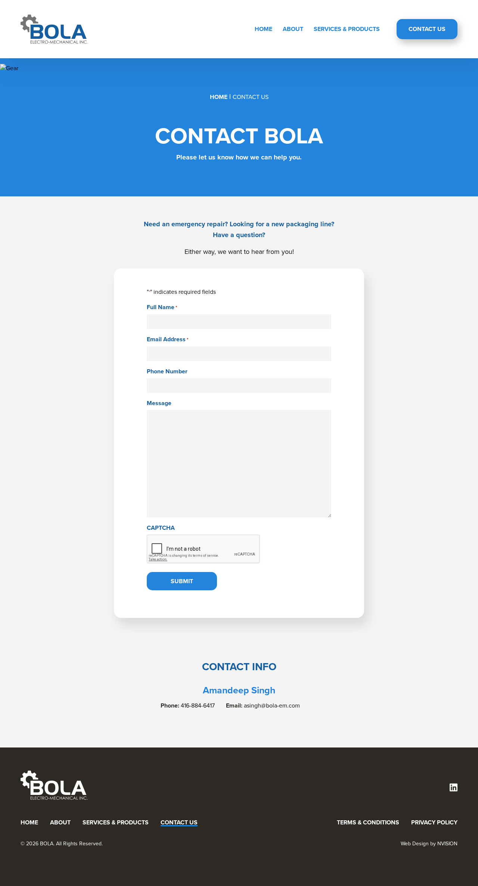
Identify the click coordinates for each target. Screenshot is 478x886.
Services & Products (347, 29)
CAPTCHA (161, 528)
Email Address (168, 339)
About (293, 29)
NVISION (447, 844)
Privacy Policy (434, 822)
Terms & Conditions (368, 822)
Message (159, 403)
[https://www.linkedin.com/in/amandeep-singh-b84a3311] (453, 788)
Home (263, 29)
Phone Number (167, 371)
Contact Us (427, 29)
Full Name (162, 307)
